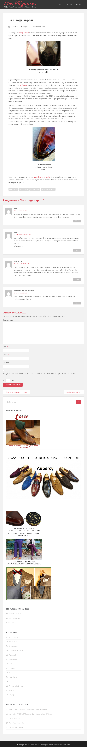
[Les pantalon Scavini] (24, 552)
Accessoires (13, 637)
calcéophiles (23, 85)
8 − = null (8, 380)
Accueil (59, 4)
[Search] (78, 402)
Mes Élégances (22, 745)
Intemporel (13, 659)
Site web (6, 363)
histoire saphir (35, 189)
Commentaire (8, 320)
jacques (25, 27)
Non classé (13, 677)
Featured (12, 655)
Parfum (11, 681)
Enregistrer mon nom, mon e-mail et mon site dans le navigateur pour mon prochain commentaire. (39, 373)
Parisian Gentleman (13, 618)
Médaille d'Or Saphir (48, 189)
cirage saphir (13, 189)
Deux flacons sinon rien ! (74, 392)
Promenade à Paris (16, 686)
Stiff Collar (10, 622)
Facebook (68, 4)
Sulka (20, 718)
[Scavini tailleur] (29, 583)
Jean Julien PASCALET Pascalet (20, 714)
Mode (11, 673)
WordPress (66, 745)
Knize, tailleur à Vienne (44, 714)
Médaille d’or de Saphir (42, 177)
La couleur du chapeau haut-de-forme (33, 709)
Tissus (11, 690)
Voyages (12, 695)
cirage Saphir (24, 33)
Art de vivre (13, 642)
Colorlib (50, 745)
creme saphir (24, 189)
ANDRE (11, 709)
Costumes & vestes (16, 650)
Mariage (12, 668)
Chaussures (37, 27)
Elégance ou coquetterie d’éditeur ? (16, 392)
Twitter (78, 4)
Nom (5, 347)
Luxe (43, 27)
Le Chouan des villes (13, 614)
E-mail (6, 355)
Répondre (77, 221)
